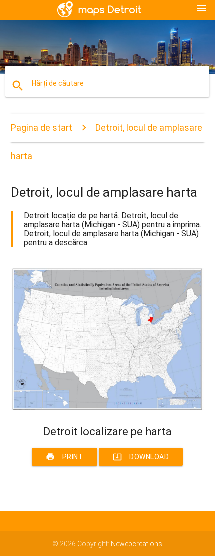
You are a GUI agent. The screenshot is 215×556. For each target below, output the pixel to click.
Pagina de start (41, 127)
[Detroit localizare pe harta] (107, 408)
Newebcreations (136, 544)
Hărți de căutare (58, 83)
